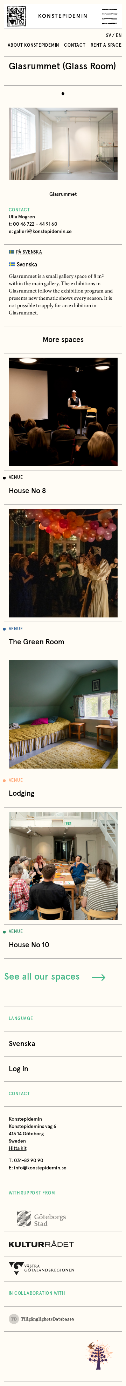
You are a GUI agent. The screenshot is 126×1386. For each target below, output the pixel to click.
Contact (74, 45)
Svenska (22, 1044)
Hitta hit (18, 1148)
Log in (18, 1069)
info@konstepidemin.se (40, 1168)
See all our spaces (42, 977)
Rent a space (106, 45)
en (119, 35)
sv (108, 35)
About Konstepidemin (33, 45)
